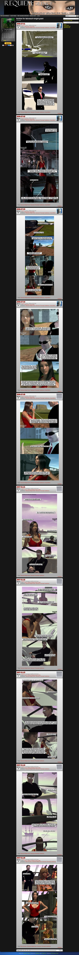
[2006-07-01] (39, 109)
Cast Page (13, 15)
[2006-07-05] (39, 480)
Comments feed (67, 26)
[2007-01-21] (39, 572)
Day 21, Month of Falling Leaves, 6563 (32, 489)
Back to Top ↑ (56, 953)
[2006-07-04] (39, 387)
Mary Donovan (29, 861)
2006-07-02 (21, 116)
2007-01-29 (21, 858)
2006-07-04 (21, 302)
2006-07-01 (21, 24)
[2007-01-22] (39, 665)
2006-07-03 (21, 209)
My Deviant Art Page (68, 20)
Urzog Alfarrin (52, 27)
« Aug (4, 40)
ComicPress (44, 953)
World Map (33, 15)
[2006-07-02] (39, 202)
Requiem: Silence (27, 953)
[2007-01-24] (39, 850)
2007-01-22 (21, 580)
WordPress (37, 953)
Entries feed (66, 25)
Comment (60, 113)
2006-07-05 (21, 394)
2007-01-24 (21, 765)
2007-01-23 (21, 672)
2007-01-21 (21, 487)
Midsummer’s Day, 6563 (29, 26)
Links (38, 15)
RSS (52, 953)
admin (23, 25)
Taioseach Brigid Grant (30, 27)
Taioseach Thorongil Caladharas (42, 27)
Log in (65, 24)
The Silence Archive (23, 15)
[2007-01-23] (39, 758)
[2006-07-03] (39, 295)
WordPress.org (67, 27)
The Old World (5, 15)
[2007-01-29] (39, 943)
